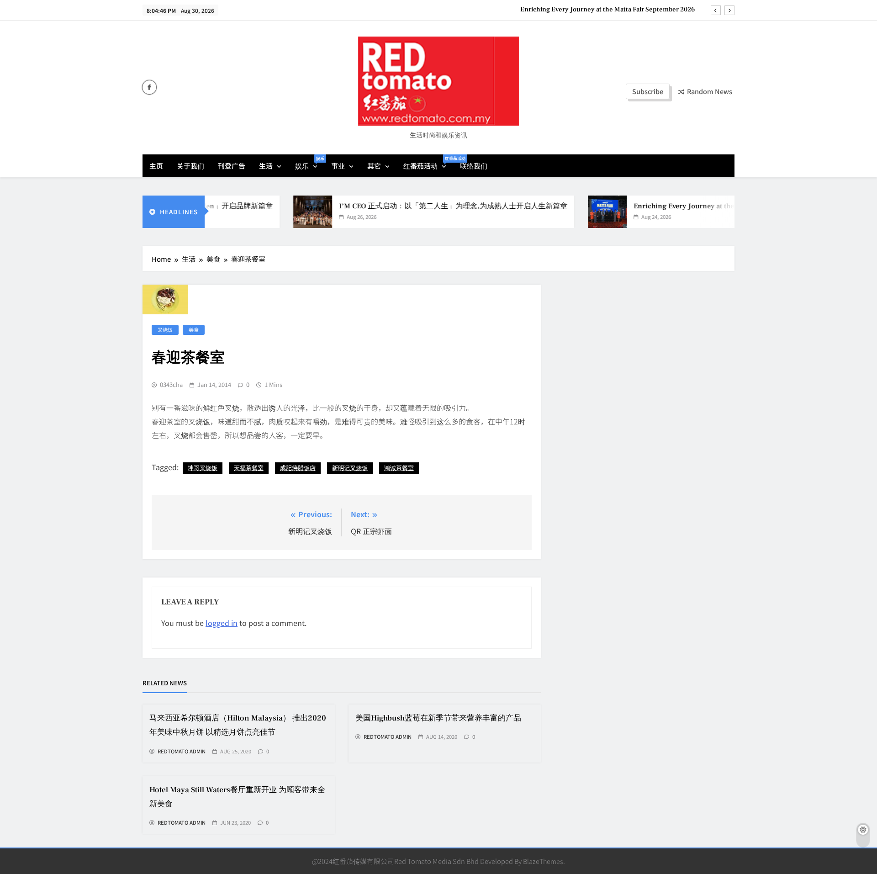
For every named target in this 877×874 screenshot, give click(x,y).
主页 (156, 165)
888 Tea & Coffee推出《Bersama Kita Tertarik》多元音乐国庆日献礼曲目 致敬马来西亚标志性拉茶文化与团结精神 (523, 9)
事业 (338, 165)
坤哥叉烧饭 (202, 467)
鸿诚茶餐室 (399, 467)
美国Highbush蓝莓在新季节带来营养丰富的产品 (438, 718)
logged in (222, 622)
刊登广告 (231, 165)
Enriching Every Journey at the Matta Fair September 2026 (708, 206)
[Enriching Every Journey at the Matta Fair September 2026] (587, 212)
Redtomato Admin (182, 751)
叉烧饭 (165, 329)
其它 (374, 165)
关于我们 (190, 165)
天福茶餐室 (249, 467)
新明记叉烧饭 (350, 467)
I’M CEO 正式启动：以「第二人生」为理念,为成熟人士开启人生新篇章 (433, 206)
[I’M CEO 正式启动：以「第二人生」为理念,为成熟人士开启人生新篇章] (292, 212)
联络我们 (473, 165)
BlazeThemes (543, 861)
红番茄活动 (428, 162)
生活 (266, 165)
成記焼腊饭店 (298, 467)
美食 (194, 329)
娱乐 (309, 162)
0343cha (171, 385)
